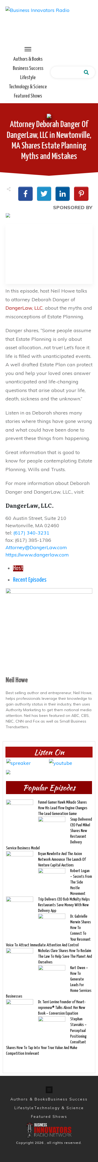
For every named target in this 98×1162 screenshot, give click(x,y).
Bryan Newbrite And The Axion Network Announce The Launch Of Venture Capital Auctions (62, 859)
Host (18, 568)
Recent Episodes (30, 580)
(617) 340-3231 (31, 533)
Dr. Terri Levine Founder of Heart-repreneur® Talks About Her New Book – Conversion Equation (62, 1007)
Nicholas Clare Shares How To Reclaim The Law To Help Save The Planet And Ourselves (65, 956)
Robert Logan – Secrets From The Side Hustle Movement (81, 882)
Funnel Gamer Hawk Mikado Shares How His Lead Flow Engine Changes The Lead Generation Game (62, 808)
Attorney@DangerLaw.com (36, 547)
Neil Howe (17, 680)
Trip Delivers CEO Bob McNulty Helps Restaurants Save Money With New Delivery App (64, 905)
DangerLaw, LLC (24, 308)
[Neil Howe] (49, 631)
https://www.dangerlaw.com (37, 555)
